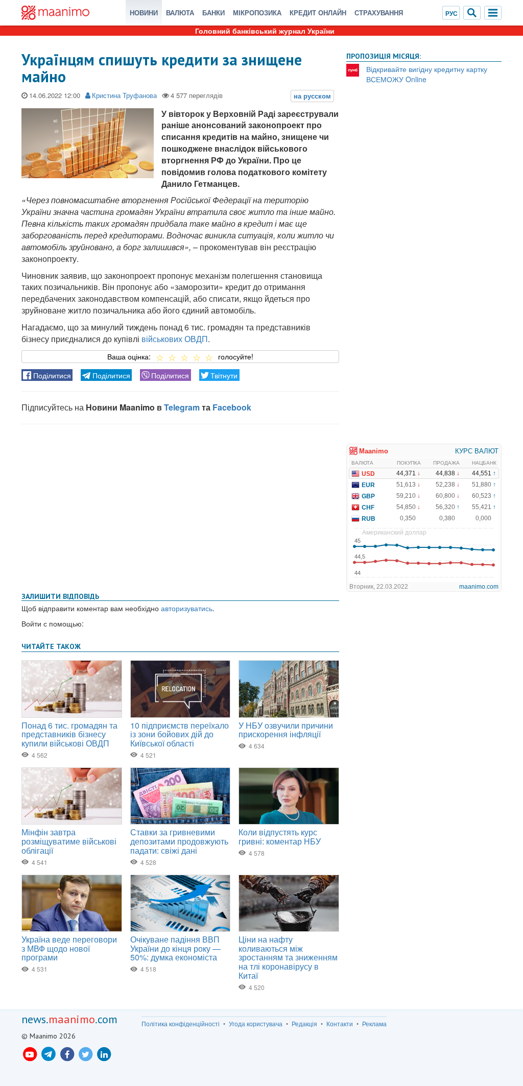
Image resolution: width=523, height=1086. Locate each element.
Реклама (374, 1024)
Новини (144, 12)
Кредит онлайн (318, 12)
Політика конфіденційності (180, 1024)
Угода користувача (255, 1024)
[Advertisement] (180, 506)
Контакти (339, 1024)
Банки (213, 12)
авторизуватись (186, 608)
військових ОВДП (174, 339)
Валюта (180, 12)
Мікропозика (257, 12)
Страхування (378, 12)
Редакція (304, 1024)
